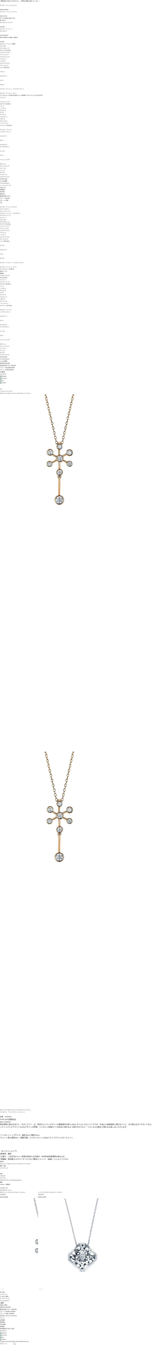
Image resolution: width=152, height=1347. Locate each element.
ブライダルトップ (5, 48)
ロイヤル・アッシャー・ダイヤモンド (10, 213)
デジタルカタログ (5, 183)
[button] (2, 1289)
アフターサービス (30, 95)
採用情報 (2, 1322)
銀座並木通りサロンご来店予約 (8, 1309)
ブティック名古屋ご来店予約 (7, 1311)
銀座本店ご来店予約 (5, 1307)
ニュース (2, 170)
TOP (1, 389)
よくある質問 (3, 181)
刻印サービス (18, 95)
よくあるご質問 (4, 1296)
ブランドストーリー (5, 211)
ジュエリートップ (5, 102)
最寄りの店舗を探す (5, 1122)
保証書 (23, 95)
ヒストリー (3, 217)
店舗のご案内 (3, 1305)
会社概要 (2, 1320)
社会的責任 (3, 1324)
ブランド (2, 1318)
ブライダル (3, 46)
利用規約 (2, 1326)
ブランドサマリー (5, 209)
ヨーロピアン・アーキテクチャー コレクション (12, 1112)
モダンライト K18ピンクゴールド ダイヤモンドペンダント (15, 393)
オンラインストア (5, 166)
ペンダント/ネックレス (6, 391)
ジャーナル (3, 168)
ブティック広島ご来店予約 (7, 1313)
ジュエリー (3, 97)
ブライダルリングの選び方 (7, 95)
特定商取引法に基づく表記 (7, 1328)
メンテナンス (3, 1294)
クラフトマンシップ (5, 215)
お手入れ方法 (39, 95)
